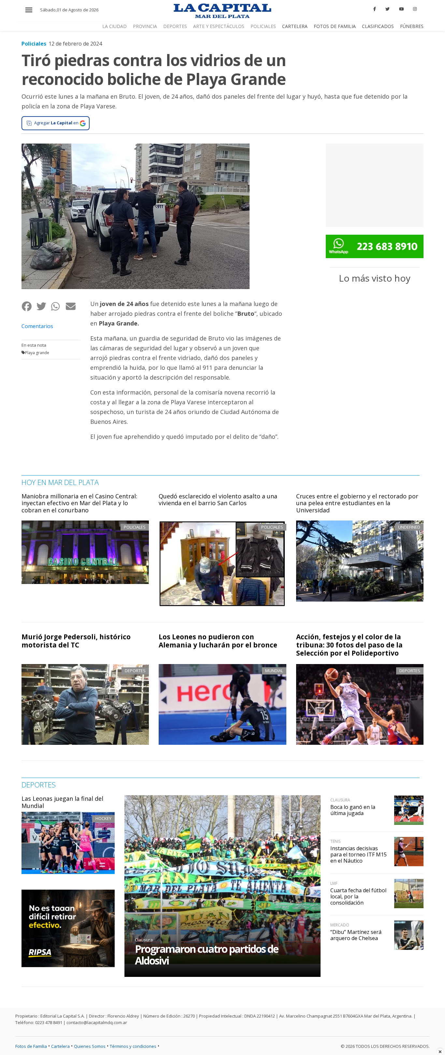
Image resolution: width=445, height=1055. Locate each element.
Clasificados (378, 26)
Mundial (274, 670)
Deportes (175, 26)
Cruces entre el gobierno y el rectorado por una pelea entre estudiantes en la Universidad (357, 503)
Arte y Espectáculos (218, 26)
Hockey (103, 818)
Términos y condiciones (133, 1046)
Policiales (263, 26)
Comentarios (37, 326)
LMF (333, 883)
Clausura (144, 940)
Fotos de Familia (335, 26)
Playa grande (37, 352)
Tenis (335, 841)
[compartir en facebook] (29, 306)
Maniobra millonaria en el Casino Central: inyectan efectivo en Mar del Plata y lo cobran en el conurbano (79, 503)
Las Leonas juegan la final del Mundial (62, 802)
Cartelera (295, 26)
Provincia (145, 26)
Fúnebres (411, 26)
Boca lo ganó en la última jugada (352, 810)
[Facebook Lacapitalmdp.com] (375, 9)
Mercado (339, 925)
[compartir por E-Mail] (72, 306)
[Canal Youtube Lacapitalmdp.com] (401, 9)
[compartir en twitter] (43, 306)
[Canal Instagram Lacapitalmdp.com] (414, 9)
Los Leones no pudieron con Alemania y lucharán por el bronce (218, 640)
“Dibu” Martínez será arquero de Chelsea (355, 935)
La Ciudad (114, 26)
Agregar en (56, 123)
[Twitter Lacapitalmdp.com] (387, 9)
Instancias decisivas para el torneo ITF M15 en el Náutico (358, 854)
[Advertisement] (374, 184)
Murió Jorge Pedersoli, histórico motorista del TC (76, 640)
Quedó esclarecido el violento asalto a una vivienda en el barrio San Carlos (218, 499)
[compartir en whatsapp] (58, 306)
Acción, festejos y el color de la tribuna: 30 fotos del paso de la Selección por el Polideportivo (349, 645)
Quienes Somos (90, 1046)
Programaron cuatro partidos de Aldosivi (206, 954)
